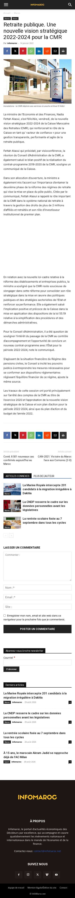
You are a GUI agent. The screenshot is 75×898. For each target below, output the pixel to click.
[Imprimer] (63, 51)
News (15, 18)
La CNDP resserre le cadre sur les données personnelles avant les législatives (45, 506)
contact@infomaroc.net (47, 851)
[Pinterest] (23, 51)
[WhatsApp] (31, 51)
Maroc (17, 12)
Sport (7, 762)
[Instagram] (28, 874)
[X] (15, 51)
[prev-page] (5, 535)
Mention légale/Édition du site (42, 887)
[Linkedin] (39, 51)
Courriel (9, 657)
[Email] (55, 51)
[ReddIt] (47, 51)
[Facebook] (6, 51)
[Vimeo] (46, 874)
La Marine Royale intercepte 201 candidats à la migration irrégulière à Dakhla (47, 489)
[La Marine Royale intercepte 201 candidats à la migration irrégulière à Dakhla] (12, 489)
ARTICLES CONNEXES (17, 476)
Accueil (6, 12)
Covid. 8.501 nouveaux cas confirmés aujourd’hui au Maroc (18, 460)
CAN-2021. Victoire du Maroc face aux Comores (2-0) (55, 458)
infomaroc (12, 43)
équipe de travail (16, 887)
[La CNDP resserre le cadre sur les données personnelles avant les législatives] (12, 506)
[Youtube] (56, 874)
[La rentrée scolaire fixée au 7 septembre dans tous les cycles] (12, 523)
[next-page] (11, 535)
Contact (63, 887)
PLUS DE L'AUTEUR (44, 476)
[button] (6, 4)
